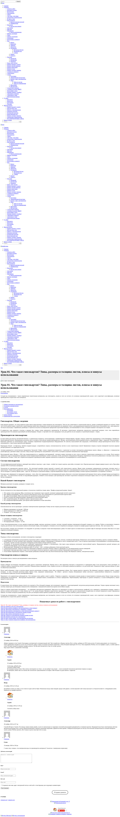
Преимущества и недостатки (12, 416)
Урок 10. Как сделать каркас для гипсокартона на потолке (17, 618)
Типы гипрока (8, 414)
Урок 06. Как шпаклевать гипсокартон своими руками (16, 612)
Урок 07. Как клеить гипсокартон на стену (12, 614)
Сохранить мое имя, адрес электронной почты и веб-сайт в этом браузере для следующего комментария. (31, 785)
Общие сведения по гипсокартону (13, 404)
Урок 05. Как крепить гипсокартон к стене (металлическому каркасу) (20, 611)
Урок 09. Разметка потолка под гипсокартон (13, 616)
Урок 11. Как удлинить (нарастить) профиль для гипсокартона (18, 619)
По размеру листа (12, 411)
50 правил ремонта (60, 792)
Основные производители (11, 406)
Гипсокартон (4, 393)
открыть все (4, 800)
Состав (6, 407)
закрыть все (11, 800)
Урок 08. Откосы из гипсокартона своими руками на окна (17, 615)
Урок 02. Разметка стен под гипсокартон (12, 606)
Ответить (6, 634)
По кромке (10, 410)
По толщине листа (12, 413)
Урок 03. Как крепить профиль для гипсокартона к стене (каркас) (19, 608)
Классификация (8, 409)
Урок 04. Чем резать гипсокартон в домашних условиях (16, 609)
